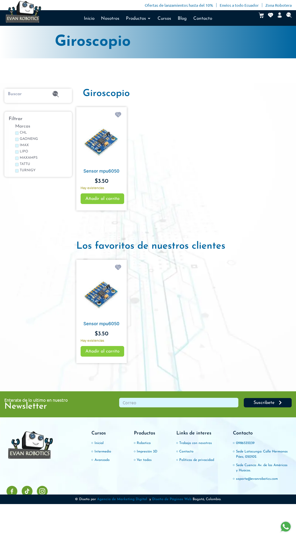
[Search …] (289, 15)
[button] (138, 18)
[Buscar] (20, 94)
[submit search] (55, 94)
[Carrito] (261, 15)
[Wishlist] (270, 15)
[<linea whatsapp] (286, 527)
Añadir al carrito (102, 198)
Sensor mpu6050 (101, 171)
